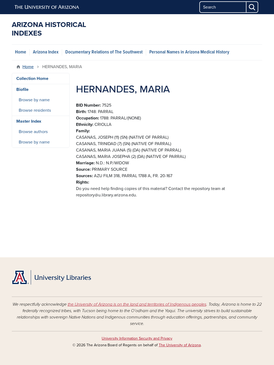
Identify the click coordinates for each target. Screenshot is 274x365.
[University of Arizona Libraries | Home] (51, 277)
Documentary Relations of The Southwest (104, 52)
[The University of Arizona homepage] (47, 7)
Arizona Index (46, 52)
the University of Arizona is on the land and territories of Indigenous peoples (137, 304)
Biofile (22, 89)
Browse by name (34, 100)
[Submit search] (252, 7)
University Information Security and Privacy (137, 338)
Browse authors (33, 131)
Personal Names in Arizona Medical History (189, 52)
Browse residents (35, 110)
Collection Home (32, 78)
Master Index (28, 121)
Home (20, 52)
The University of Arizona (180, 345)
